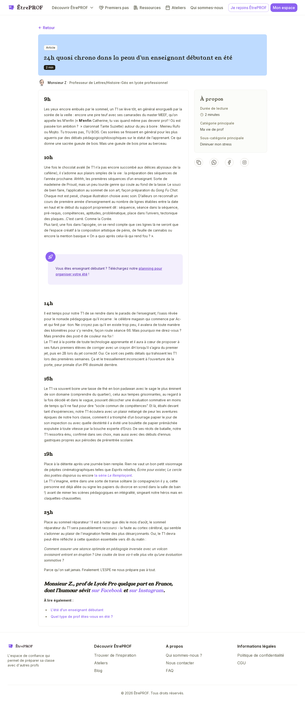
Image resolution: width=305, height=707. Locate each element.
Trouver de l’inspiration (115, 655)
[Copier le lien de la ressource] (198, 162)
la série (113, 475)
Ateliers (101, 663)
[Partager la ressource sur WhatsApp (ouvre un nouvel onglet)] (214, 162)
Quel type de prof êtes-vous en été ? (82, 616)
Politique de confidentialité (260, 655)
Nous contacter (180, 663)
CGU (241, 663)
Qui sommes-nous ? (184, 655)
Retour (49, 27)
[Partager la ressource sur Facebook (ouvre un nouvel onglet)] (229, 162)
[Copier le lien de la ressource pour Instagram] (244, 162)
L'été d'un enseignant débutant (77, 610)
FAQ (169, 670)
